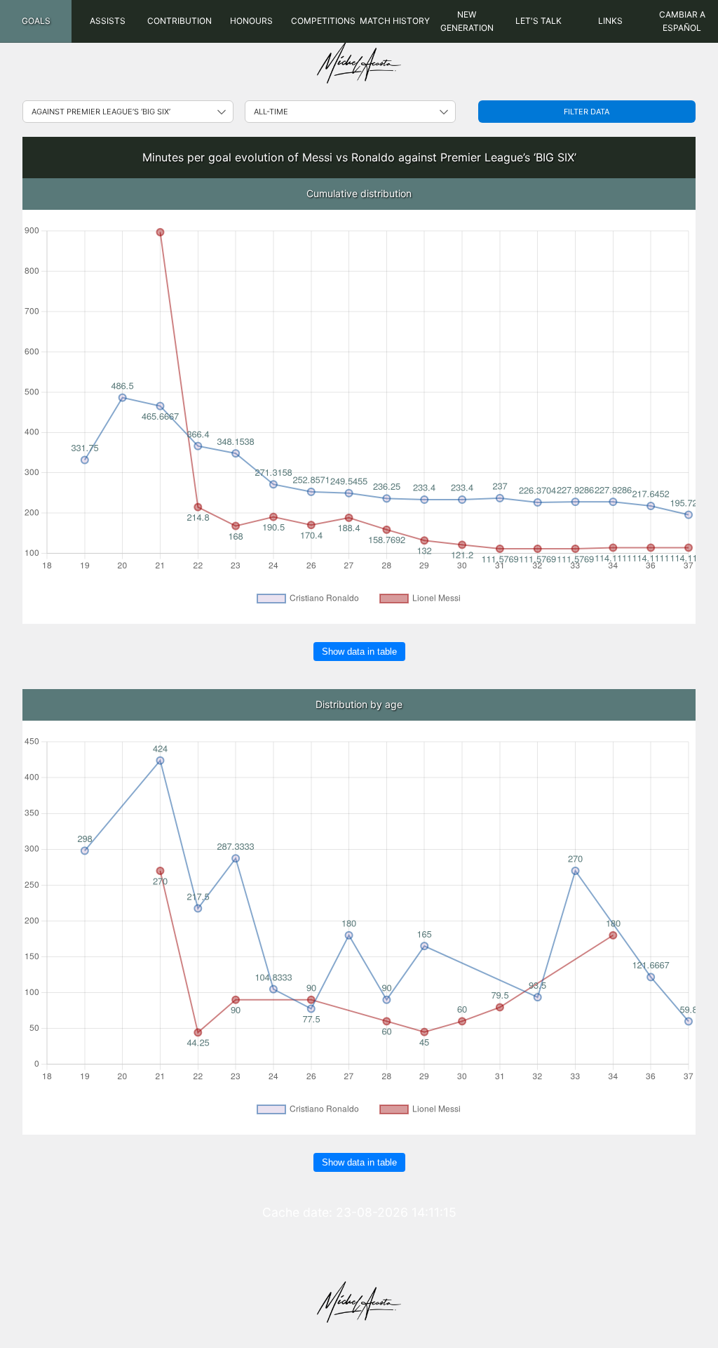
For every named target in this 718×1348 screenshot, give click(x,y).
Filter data (586, 111)
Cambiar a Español (682, 21)
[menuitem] (36, 21)
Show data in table (359, 651)
